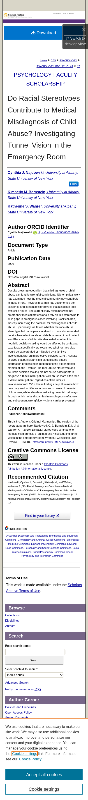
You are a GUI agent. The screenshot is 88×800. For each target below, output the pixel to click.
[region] (44, 759)
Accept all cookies (44, 774)
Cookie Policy (30, 759)
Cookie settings (24, 754)
